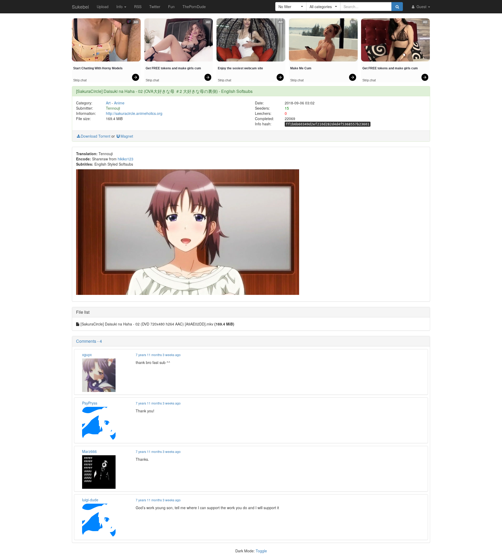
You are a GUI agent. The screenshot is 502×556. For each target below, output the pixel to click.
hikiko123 (125, 158)
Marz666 (89, 451)
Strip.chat (80, 80)
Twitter (154, 6)
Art (108, 102)
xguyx (87, 354)
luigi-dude (90, 499)
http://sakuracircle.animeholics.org (134, 113)
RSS (137, 6)
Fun (171, 6)
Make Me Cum (300, 68)
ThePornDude (194, 6)
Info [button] (120, 6)
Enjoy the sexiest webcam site (240, 68)
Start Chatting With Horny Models (98, 68)
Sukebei (80, 6)
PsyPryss (89, 403)
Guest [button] (421, 6)
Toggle (261, 550)
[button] (290, 6)
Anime (119, 102)
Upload (103, 6)
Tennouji (113, 108)
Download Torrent (95, 136)
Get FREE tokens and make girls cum (173, 68)
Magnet (127, 136)
